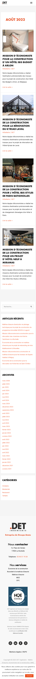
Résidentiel (6, 489)
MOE (18, 578)
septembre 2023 (8, 410)
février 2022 (6, 459)
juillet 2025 (6, 384)
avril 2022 (5, 452)
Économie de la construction (18, 569)
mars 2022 (6, 456)
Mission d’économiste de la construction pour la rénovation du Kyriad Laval (17, 124)
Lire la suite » (7, 87)
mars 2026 (6, 381)
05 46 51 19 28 (22, 557)
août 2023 (5, 413)
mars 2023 (6, 426)
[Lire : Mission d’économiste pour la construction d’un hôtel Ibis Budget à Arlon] (18, 41)
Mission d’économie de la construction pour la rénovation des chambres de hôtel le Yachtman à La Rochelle (17, 336)
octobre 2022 (7, 436)
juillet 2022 (6, 443)
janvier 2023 (6, 433)
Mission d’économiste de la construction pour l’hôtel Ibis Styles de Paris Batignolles (17, 191)
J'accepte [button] (29, 676)
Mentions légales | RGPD (18, 652)
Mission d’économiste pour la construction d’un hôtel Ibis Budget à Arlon (17, 60)
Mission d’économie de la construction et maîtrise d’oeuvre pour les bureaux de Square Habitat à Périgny (17, 354)
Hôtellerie (6, 69)
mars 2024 (6, 403)
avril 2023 (5, 423)
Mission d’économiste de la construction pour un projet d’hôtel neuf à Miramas (17, 256)
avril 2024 (5, 400)
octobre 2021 (6, 469)
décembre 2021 (7, 465)
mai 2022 (5, 449)
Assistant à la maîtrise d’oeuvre (18, 572)
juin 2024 (5, 394)
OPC (18, 580)
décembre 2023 (7, 407)
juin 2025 (5, 387)
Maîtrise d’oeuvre (18, 575)
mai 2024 (5, 397)
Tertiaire (5, 496)
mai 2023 (5, 420)
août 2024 (5, 390)
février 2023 (6, 430)
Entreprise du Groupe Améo (18, 535)
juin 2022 (5, 446)
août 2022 (5, 439)
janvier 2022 (6, 462)
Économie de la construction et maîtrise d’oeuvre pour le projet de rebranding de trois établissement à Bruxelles (17, 345)
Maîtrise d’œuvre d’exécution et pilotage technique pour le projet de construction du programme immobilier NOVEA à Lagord (17, 327)
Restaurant (6, 492)
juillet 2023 (6, 417)
